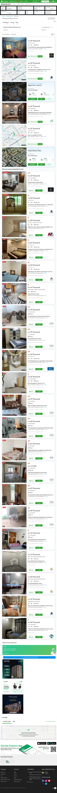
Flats (17, 23)
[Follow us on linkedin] (46, 784)
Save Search (52, 18)
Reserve (33, 99)
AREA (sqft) (48, 7)
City (8, 7)
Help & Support (4, 777)
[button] (3, 9)
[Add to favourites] (25, 57)
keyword (36, 11)
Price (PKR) (3, 11)
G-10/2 (43, 30)
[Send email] (29, 56)
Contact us (3, 774)
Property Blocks (13, 1)
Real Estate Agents (18, 779)
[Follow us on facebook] (43, 781)
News (15, 774)
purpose (3, 7)
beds (19, 11)
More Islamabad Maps (50, 721)
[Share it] (23, 57)
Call (40, 56)
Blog (15, 772)
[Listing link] (28, 47)
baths (27, 11)
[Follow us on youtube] (49, 781)
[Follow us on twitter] (43, 784)
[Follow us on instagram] (46, 781)
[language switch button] (51, 1)
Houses (12, 23)
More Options (48, 11)
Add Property (17, 781)
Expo (15, 777)
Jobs (2, 775)
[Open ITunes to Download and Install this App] (42, 744)
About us (3, 772)
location (20, 7)
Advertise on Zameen (5, 779)
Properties (5, 1)
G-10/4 (5, 30)
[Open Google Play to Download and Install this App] (51, 744)
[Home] (2, 1)
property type (37, 7)
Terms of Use (3, 781)
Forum (15, 775)
